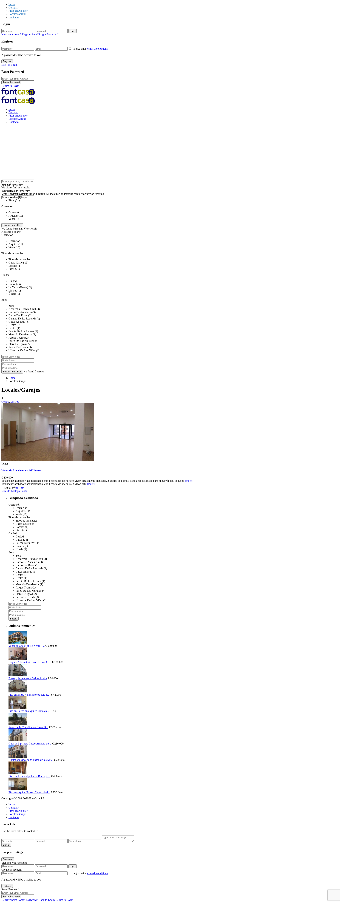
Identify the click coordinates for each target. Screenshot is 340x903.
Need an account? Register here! (19, 34)
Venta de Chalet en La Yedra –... (26, 645)
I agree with (90, 48)
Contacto (13, 17)
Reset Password (11, 82)
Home (11, 377)
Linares (14, 401)
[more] (188, 480)
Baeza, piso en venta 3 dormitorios (27, 678)
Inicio (11, 4)
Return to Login (10, 85)
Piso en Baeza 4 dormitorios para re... (29, 694)
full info (19, 487)
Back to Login (9, 64)
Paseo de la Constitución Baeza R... (28, 727)
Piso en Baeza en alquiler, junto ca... (28, 710)
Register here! (9, 899)
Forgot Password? (48, 34)
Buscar (13, 618)
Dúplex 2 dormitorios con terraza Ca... (29, 662)
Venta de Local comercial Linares (21, 470)
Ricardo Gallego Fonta (14, 490)
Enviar (6, 844)
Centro (5, 401)
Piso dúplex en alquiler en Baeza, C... (29, 776)
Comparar (8, 859)
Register (7, 61)
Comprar (13, 7)
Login (72, 31)
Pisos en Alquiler (17, 10)
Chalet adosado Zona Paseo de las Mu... (30, 759)
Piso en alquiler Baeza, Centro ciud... (29, 792)
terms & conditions (97, 48)
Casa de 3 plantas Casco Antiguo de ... (30, 743)
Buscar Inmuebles (12, 371)
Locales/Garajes (17, 13)
